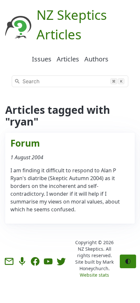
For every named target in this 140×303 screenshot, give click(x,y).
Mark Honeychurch (96, 265)
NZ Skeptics (90, 249)
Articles (68, 59)
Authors (96, 59)
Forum (25, 143)
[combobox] (70, 81)
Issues (41, 59)
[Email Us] (9, 261)
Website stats (94, 275)
